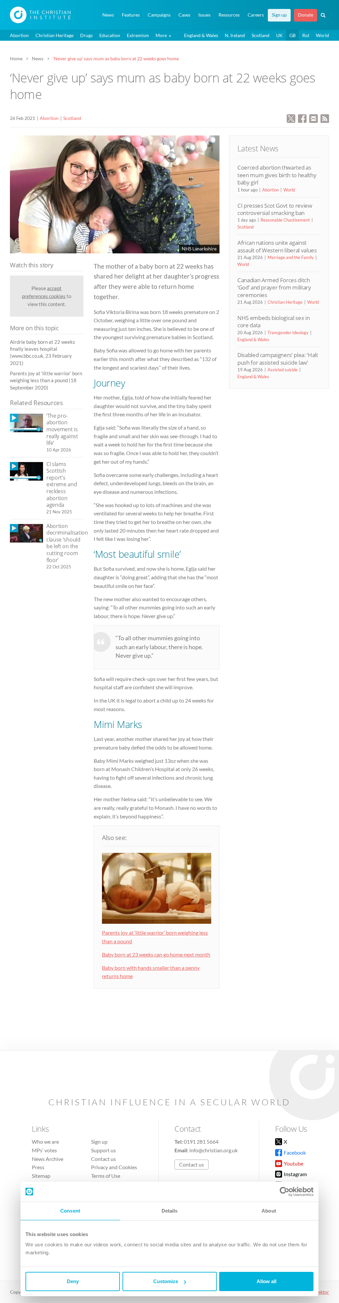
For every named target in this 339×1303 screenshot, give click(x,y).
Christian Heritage (54, 35)
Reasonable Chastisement (285, 220)
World (322, 35)
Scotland (260, 35)
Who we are (45, 1141)
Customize (165, 1281)
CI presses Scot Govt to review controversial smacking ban (274, 209)
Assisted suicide (282, 369)
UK (279, 35)
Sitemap (41, 1176)
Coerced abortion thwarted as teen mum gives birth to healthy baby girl (276, 175)
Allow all (266, 1281)
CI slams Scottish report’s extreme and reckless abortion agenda (61, 484)
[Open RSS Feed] (324, 118)
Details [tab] (170, 1211)
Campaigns (159, 15)
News (108, 15)
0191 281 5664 (201, 1141)
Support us (103, 1150)
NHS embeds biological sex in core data (273, 321)
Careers (256, 15)
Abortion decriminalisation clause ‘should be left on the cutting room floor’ (67, 543)
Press (38, 1167)
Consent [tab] (70, 1211)
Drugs (86, 35)
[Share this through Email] (313, 118)
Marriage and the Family (290, 257)
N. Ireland (235, 35)
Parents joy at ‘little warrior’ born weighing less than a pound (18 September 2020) (46, 380)
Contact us (103, 1159)
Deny (73, 1281)
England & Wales (201, 35)
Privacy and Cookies (114, 1167)
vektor (322, 1292)
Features (131, 15)
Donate (305, 15)
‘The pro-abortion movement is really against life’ (62, 429)
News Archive (47, 1159)
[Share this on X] (291, 118)
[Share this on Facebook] (302, 118)
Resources (229, 15)
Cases (184, 15)
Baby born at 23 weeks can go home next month (156, 954)
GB (292, 35)
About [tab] (269, 1211)
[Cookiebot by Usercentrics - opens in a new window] (285, 1192)
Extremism (138, 35)
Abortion (19, 35)
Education (109, 35)
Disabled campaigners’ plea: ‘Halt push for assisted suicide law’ (277, 358)
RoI (305, 35)
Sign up (279, 15)
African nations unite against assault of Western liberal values (277, 246)
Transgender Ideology (288, 332)
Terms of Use (105, 1176)
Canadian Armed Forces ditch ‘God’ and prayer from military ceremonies (274, 287)
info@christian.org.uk (213, 1150)
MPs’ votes (44, 1150)
